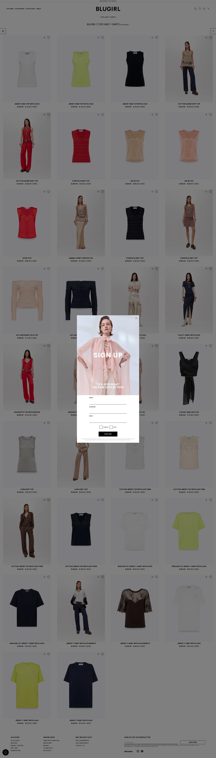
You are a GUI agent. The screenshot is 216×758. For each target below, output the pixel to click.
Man (114, 427)
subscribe (108, 434)
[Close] (136, 318)
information (118, 439)
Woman (105, 427)
